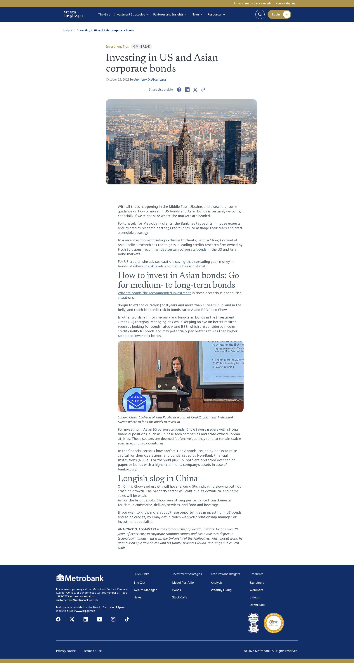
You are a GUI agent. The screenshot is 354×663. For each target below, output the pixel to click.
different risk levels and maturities (160, 266)
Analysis (67, 30)
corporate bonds (171, 429)
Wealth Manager (145, 590)
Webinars (256, 590)
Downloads (257, 605)
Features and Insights (168, 14)
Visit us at (252, 3)
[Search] (260, 14)
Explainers (257, 583)
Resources (215, 14)
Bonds (176, 590)
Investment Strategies (129, 14)
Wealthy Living (221, 590)
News (195, 14)
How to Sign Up (286, 3)
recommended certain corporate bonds (174, 249)
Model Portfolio (183, 583)
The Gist (104, 14)
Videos (254, 597)
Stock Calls (179, 597)
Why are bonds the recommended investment (154, 293)
